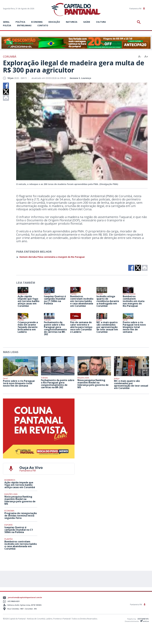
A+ (146, 56)
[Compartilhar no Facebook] (6, 86)
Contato (42, 25)
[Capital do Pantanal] (76, 9)
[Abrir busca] (139, 22)
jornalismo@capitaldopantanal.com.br (25, 597)
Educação (54, 21)
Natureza (71, 21)
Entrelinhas (24, 25)
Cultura (101, 21)
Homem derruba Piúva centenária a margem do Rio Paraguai (52, 257)
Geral (6, 21)
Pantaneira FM (135, 8)
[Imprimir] (6, 98)
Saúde (86, 21)
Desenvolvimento (132, 621)
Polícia (7, 25)
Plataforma (131, 619)
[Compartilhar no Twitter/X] (6, 92)
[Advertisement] (113, 417)
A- (139, 56)
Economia (37, 21)
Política (20, 21)
